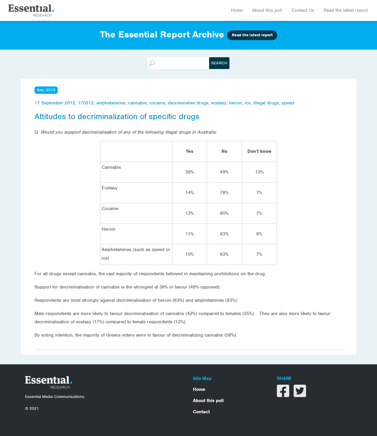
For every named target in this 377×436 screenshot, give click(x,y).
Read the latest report (346, 10)
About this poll (267, 10)
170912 (86, 103)
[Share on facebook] (284, 395)
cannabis (137, 103)
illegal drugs (266, 103)
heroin (235, 103)
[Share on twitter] (300, 395)
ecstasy (218, 103)
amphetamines (110, 103)
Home (237, 10)
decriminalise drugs (188, 103)
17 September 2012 (54, 103)
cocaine (157, 103)
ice (248, 103)
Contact (201, 412)
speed (288, 103)
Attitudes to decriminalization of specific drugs (116, 117)
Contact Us (303, 10)
